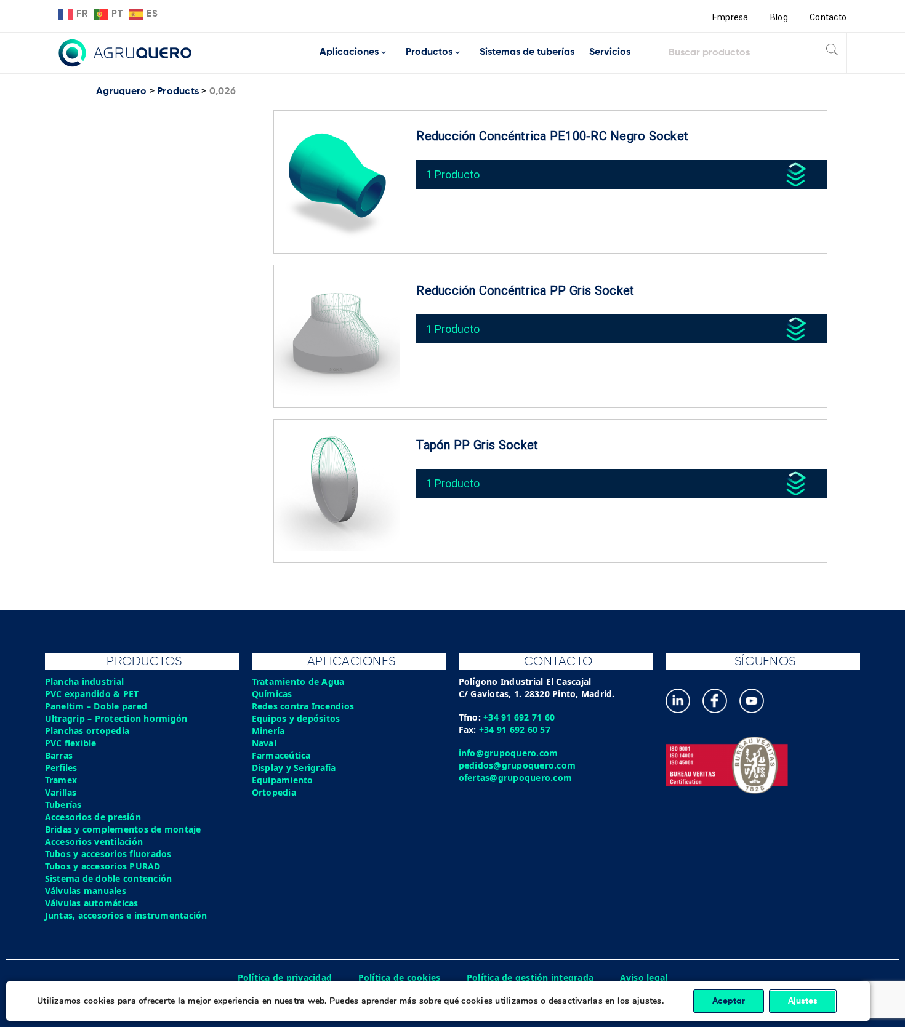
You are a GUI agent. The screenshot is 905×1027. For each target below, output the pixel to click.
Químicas (272, 694)
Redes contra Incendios (303, 706)
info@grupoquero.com (508, 753)
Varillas (61, 792)
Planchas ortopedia (87, 731)
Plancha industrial (84, 681)
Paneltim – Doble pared (96, 706)
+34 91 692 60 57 (514, 729)
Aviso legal (644, 977)
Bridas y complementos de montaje (123, 829)
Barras (59, 755)
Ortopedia (274, 792)
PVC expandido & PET (92, 694)
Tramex (61, 780)
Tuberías (63, 804)
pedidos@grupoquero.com (517, 765)
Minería (268, 731)
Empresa (730, 17)
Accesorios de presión (93, 817)
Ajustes (803, 1001)
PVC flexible (71, 743)
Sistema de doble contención (108, 878)
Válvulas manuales (85, 891)
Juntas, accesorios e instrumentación (126, 915)
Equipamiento (282, 780)
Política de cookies (399, 977)
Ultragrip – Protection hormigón (116, 718)
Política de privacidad (285, 977)
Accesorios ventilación (94, 841)
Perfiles (61, 767)
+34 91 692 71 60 (519, 717)
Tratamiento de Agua (298, 681)
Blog (779, 17)
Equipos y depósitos (296, 718)
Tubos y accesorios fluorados (108, 854)
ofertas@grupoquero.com (516, 777)
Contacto (828, 17)
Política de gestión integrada (530, 977)
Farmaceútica (281, 755)
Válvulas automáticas (92, 903)
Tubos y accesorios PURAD (103, 866)
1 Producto (453, 174)
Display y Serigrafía (294, 767)
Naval (264, 743)
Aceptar (728, 1001)
